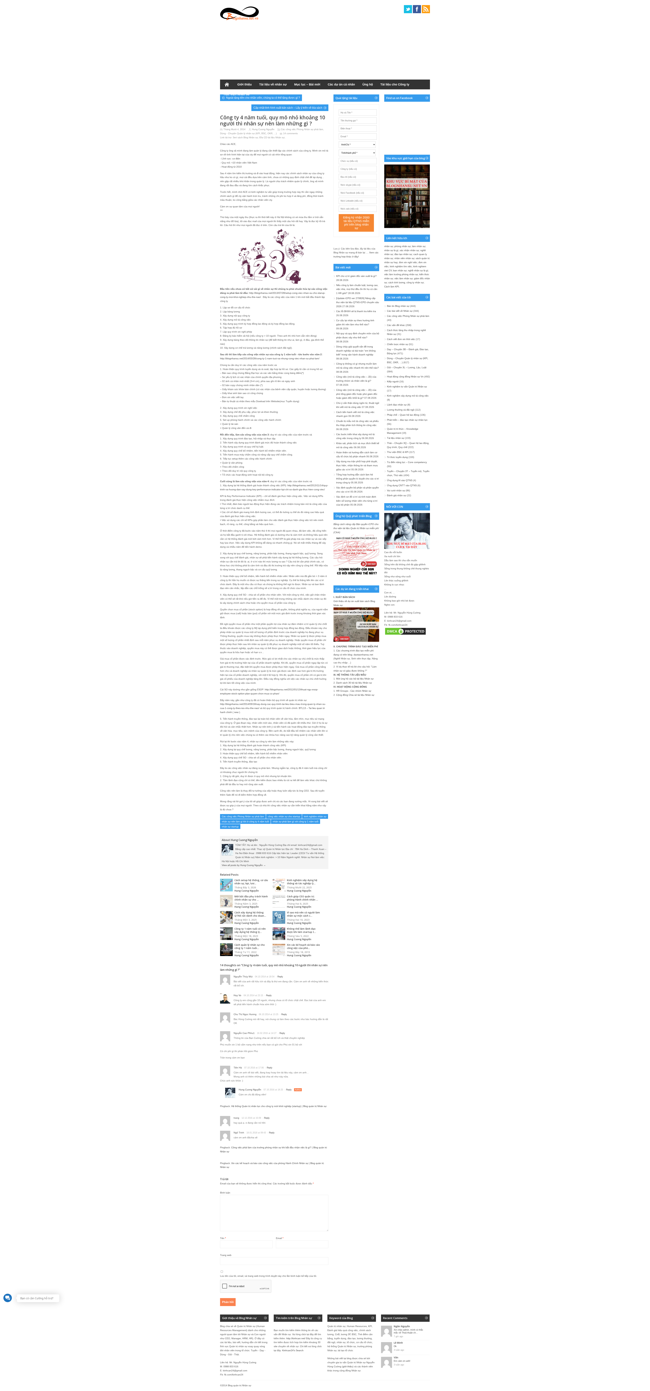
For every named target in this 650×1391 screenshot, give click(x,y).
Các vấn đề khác (396, 325)
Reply (280, 976)
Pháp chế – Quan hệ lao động (403, 414)
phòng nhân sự (402, 246)
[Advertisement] (325, 49)
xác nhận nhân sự (409, 250)
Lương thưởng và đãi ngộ (400, 409)
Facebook (417, 9)
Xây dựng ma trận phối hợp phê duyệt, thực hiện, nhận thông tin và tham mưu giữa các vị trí (357, 465)
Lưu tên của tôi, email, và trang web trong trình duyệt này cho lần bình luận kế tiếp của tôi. (268, 1276)
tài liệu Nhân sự (276, 137)
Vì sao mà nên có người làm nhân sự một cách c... (303, 914)
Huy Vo (237, 995)
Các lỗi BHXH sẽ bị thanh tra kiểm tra (356, 311)
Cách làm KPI (391, 286)
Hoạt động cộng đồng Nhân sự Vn (405, 376)
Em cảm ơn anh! (402, 1361)
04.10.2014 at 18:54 (264, 976)
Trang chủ (227, 84)
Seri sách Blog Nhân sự (245, 137)
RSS (426, 9)
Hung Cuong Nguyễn (263, 129)
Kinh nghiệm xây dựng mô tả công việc (408, 395)
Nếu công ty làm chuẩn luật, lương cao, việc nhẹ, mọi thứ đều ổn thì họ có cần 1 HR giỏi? (357, 289)
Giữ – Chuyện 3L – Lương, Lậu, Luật (406, 367)
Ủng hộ (367, 84)
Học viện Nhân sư (237, 94)
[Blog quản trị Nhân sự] (239, 12)
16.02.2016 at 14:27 (266, 1033)
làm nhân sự (418, 246)
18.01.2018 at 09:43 (256, 1132)
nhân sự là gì (391, 250)
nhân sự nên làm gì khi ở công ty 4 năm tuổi (245, 821)
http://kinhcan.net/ (295, 1338)
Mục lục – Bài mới (307, 84)
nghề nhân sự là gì (418, 270)
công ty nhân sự (415, 282)
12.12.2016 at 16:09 (251, 1118)
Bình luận (225, 1192)
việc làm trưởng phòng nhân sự (401, 274)
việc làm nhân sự (403, 278)
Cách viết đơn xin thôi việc (401, 339)
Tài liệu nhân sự (395, 438)
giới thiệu (348, 1366)
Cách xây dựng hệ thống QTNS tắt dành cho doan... (250, 914)
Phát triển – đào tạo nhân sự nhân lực (407, 420)
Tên (223, 1238)
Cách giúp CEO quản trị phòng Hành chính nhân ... (302, 898)
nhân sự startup (230, 826)
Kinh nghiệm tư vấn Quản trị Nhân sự (407, 386)
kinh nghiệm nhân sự (315, 816)
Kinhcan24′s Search (293, 1350)
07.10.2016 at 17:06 (254, 1067)
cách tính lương (396, 282)
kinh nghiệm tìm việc (401, 266)
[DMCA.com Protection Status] (405, 634)
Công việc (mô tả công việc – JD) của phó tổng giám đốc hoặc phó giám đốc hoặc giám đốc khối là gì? (356, 394)
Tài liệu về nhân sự (273, 84)
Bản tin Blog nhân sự (398, 306)
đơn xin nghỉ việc (408, 262)
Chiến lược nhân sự (397, 344)
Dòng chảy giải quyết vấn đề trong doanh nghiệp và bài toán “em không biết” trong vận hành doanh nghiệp (356, 350)
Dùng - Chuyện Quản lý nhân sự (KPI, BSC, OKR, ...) (248, 133)
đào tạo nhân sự (403, 254)
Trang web (225, 1255)
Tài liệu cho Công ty (394, 84)
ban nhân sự (400, 270)
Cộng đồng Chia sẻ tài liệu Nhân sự (355, 695)
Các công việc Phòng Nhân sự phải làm (302, 129)
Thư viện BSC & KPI (397, 452)
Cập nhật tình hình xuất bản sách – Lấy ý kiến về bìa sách (287, 107)
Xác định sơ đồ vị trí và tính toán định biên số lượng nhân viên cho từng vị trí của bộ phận (356, 500)
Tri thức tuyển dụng (397, 457)
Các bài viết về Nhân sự (400, 311)
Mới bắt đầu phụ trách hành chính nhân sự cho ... (251, 898)
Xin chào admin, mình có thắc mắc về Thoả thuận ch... (408, 1331)
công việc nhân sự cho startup (284, 816)
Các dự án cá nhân (341, 84)
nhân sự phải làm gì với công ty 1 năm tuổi (295, 821)
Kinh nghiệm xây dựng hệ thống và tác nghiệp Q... (302, 882)
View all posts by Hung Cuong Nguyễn (244, 865)
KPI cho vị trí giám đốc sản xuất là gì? (356, 276)
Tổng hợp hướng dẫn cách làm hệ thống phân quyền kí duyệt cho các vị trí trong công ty (357, 478)
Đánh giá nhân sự (396, 495)
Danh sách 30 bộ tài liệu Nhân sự (354, 682)
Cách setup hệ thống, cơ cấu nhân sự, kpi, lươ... (251, 882)
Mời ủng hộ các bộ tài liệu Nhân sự (355, 678)
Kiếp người (393, 381)
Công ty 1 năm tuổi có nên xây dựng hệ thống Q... (250, 930)
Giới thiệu (244, 84)
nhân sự (388, 246)
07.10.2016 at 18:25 (273, 1089)
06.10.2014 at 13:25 (268, 1014)
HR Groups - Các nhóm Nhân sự (353, 690)
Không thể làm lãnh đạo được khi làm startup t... (301, 930)
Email (279, 1238)
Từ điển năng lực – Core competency (407, 462)
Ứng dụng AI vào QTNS (399, 480)
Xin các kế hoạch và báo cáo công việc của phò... (303, 946)
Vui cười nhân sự (396, 490)
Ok (395, 1346)
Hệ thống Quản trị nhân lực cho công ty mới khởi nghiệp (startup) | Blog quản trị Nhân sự (279, 1106)
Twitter (408, 9)
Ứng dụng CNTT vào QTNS (402, 485)
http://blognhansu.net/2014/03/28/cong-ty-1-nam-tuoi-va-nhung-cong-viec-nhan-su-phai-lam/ (269, 358)
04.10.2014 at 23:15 (253, 995)
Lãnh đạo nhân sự (397, 404)
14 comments (290, 133)
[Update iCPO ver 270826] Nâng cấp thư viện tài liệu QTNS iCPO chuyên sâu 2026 (357, 302)
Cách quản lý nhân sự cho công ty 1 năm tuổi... (249, 946)
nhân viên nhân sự (404, 258)
